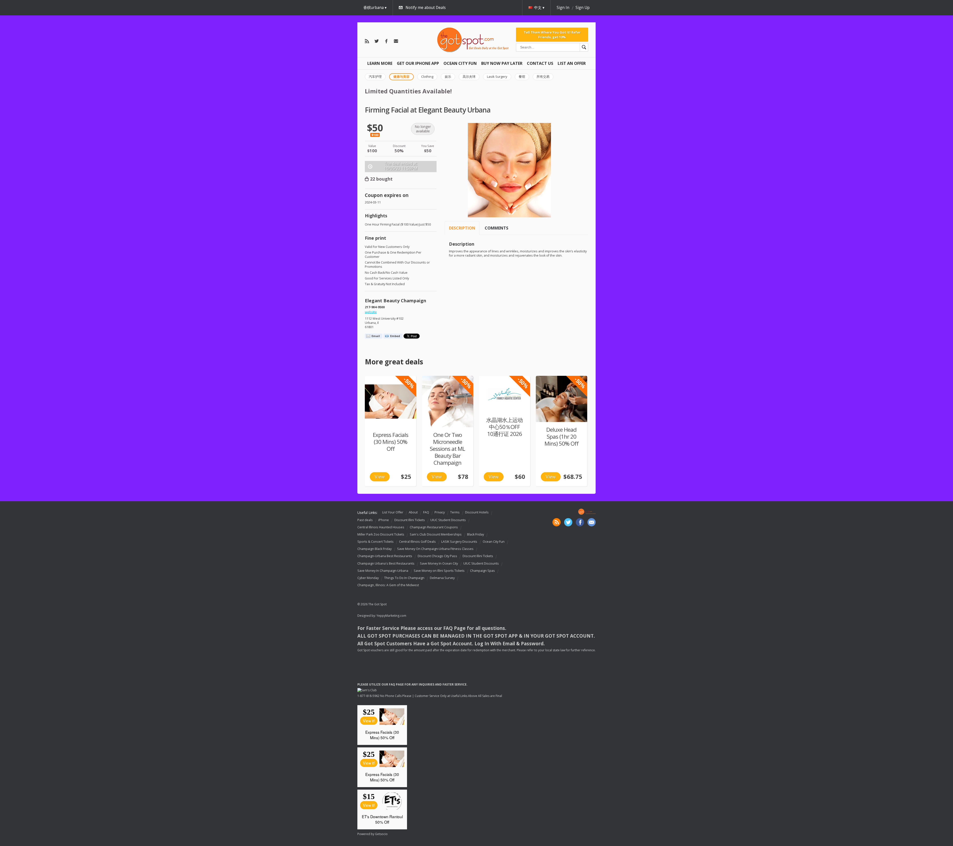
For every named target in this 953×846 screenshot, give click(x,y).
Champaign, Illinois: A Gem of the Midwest (388, 585)
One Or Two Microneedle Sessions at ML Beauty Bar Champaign (447, 448)
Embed (395, 336)
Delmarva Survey (442, 578)
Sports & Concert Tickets (375, 541)
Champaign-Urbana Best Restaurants (384, 556)
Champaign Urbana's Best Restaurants (385, 563)
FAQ (426, 512)
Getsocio (381, 834)
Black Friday (475, 534)
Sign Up (583, 7)
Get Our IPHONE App (418, 63)
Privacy (440, 512)
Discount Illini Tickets (409, 520)
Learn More (379, 63)
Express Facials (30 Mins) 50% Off (390, 442)
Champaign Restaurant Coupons (434, 527)
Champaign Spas (482, 571)
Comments (496, 228)
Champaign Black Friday (374, 549)
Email (376, 336)
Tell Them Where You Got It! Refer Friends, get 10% (552, 34)
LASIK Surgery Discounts (459, 541)
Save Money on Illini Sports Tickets (439, 571)
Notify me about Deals (426, 7)
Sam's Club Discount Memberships (436, 534)
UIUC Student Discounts (448, 520)
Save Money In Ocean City (439, 563)
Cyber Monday (368, 578)
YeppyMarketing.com (391, 616)
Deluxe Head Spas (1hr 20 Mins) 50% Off (562, 436)
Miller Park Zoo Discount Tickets (380, 534)
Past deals (365, 520)
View (380, 477)
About (413, 512)
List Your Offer (392, 512)
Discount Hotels (477, 512)
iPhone (383, 520)
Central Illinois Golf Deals (417, 541)
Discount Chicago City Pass (437, 556)
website (371, 312)
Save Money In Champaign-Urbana (382, 571)
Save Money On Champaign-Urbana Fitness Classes (435, 549)
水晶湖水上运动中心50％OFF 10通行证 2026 (504, 427)
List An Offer (572, 63)
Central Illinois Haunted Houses (380, 527)
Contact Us (540, 63)
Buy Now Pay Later (501, 63)
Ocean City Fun (460, 63)
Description (462, 228)
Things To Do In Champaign (404, 578)
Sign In (563, 7)
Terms (455, 512)
